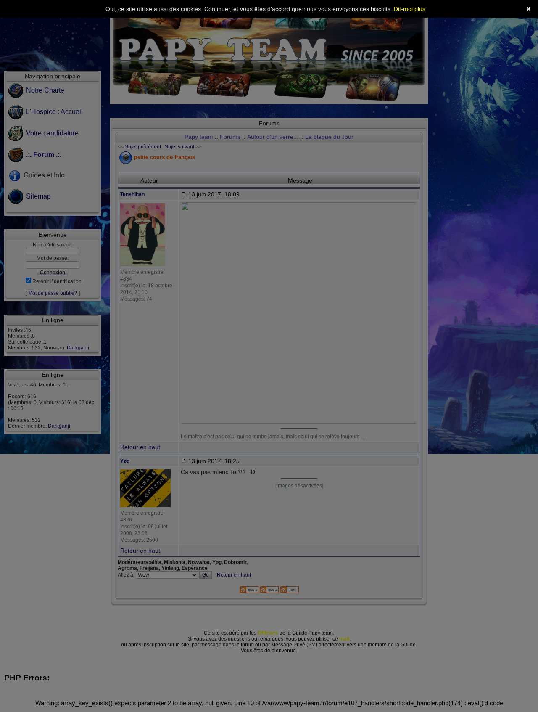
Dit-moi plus (409, 8)
